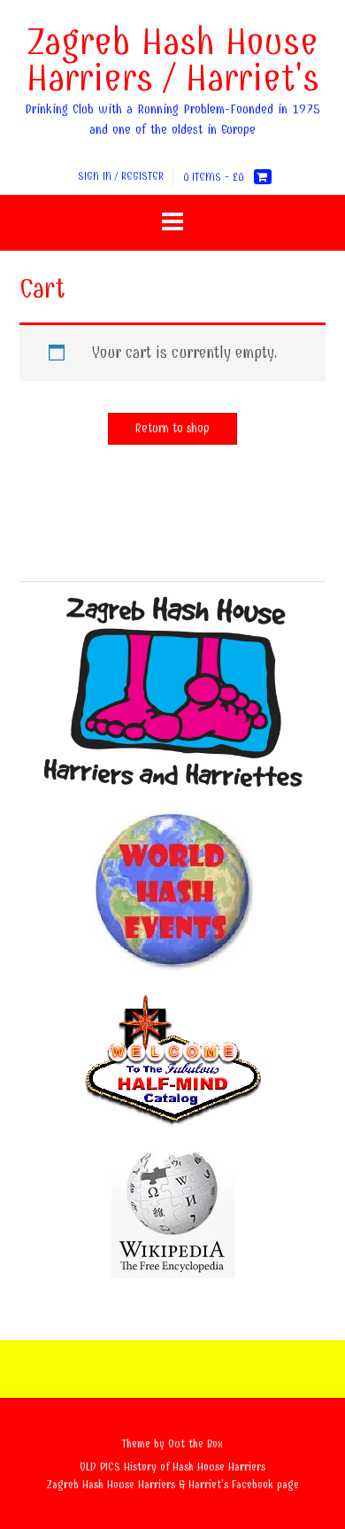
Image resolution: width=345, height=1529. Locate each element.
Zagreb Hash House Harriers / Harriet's (173, 60)
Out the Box (195, 1443)
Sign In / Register (121, 176)
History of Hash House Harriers (194, 1466)
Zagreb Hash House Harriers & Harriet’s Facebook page (173, 1484)
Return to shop (172, 428)
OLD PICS (100, 1466)
